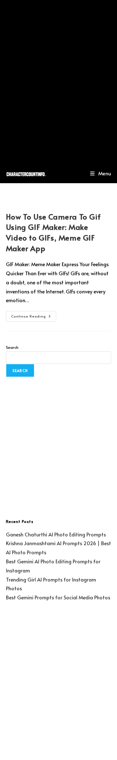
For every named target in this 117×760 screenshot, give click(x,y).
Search (12, 347)
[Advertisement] (58, 81)
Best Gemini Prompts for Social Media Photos (58, 597)
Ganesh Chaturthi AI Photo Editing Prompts (56, 534)
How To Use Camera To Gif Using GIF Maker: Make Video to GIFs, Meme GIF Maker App (53, 232)
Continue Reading (33, 314)
